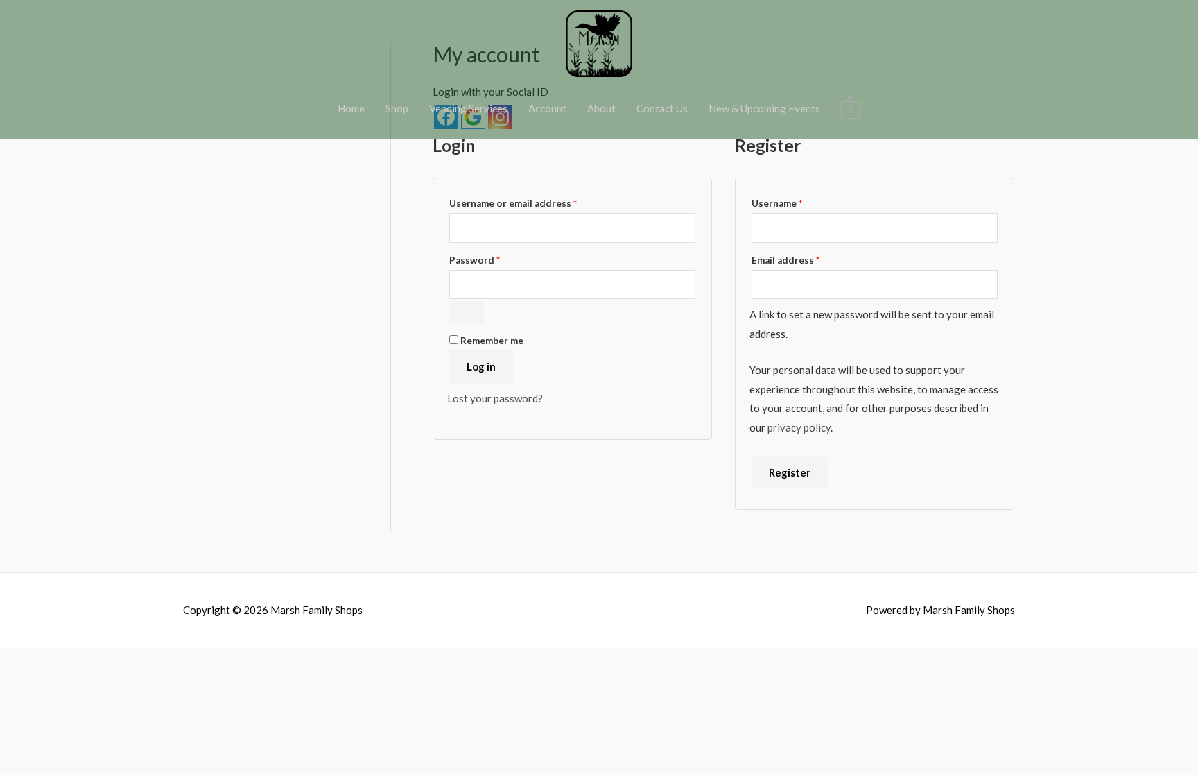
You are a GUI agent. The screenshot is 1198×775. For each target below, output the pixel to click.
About (601, 108)
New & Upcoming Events (764, 108)
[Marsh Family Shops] (599, 42)
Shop (396, 108)
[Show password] (466, 312)
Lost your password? (495, 398)
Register (789, 472)
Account (547, 108)
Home (351, 108)
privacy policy (799, 427)
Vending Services (468, 108)
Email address (806, 260)
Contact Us (662, 108)
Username (798, 203)
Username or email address (533, 203)
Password (495, 260)
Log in (481, 366)
